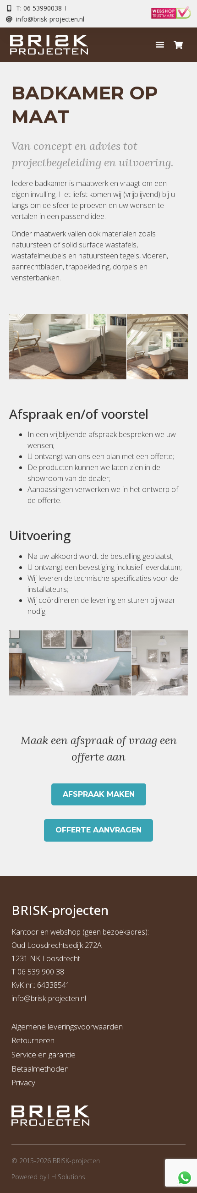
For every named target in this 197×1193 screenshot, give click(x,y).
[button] (160, 44)
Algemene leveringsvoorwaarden (67, 1026)
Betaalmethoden (40, 1068)
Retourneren (33, 1040)
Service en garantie (43, 1054)
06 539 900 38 (40, 972)
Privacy (23, 1082)
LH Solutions (66, 1176)
